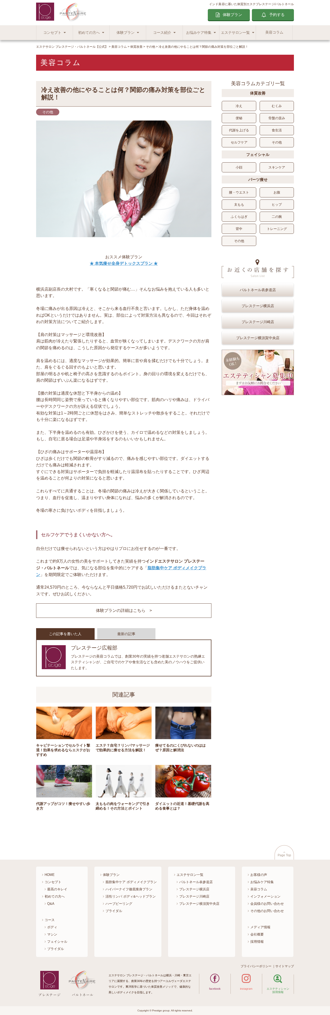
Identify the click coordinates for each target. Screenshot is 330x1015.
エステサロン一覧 (235, 33)
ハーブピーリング (118, 904)
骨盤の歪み (276, 118)
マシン (52, 934)
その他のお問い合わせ (267, 911)
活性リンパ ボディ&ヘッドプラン (130, 896)
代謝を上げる (239, 130)
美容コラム (274, 32)
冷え (239, 106)
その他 (277, 142)
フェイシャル (57, 942)
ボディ (52, 927)
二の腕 (277, 217)
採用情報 (257, 942)
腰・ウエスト (239, 192)
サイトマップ (284, 966)
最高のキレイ (57, 889)
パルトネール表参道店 (258, 290)
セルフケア (239, 142)
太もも (239, 204)
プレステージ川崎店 (258, 322)
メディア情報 (260, 927)
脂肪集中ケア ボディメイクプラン (131, 882)
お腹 (277, 192)
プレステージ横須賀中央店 (257, 338)
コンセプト (52, 33)
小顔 (239, 167)
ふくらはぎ (239, 217)
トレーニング (277, 229)
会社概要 (257, 934)
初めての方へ (89, 33)
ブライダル (55, 949)
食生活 (277, 130)
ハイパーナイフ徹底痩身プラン (128, 889)
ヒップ (277, 204)
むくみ (277, 106)
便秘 (239, 118)
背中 (239, 229)
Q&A (50, 904)
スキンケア (276, 167)
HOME (50, 875)
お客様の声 (258, 875)
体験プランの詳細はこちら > (124, 610)
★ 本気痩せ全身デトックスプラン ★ (124, 263)
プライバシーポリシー (256, 966)
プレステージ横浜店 (258, 306)
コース (50, 920)
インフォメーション (265, 896)
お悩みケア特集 (198, 33)
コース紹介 (162, 33)
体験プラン (232, 14)
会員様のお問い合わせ (267, 904)
